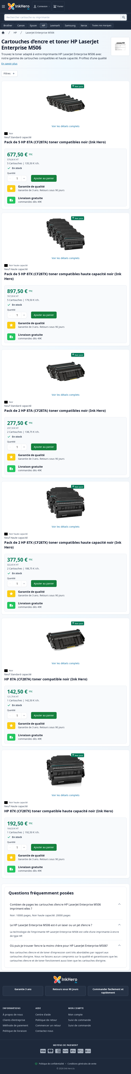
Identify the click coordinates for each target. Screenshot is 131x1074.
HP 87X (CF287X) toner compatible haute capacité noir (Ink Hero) (58, 811)
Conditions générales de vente (82, 1063)
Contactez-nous (44, 1030)
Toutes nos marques (101, 25)
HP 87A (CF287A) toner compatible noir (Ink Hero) (45, 679)
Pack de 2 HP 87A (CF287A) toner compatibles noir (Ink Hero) (55, 410)
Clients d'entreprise (14, 1020)
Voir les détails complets (65, 126)
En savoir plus (9, 63)
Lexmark (55, 25)
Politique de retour (46, 1020)
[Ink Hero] (19, 6)
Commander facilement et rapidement (108, 991)
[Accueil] (3, 32)
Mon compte (75, 1014)
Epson (33, 25)
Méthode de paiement (15, 1025)
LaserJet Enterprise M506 (40, 32)
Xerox (84, 25)
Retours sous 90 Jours (65, 989)
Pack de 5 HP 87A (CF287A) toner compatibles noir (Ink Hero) (55, 142)
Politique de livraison (15, 1030)
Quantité (11, 173)
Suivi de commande (79, 1020)
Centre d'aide (43, 1014)
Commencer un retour (48, 1025)
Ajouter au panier (45, 179)
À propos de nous (13, 1014)
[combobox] (65, 17)
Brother (8, 25)
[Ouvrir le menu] (3, 6)
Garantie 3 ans (22, 989)
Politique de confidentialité (51, 1063)
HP (43, 25)
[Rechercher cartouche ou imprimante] (123, 17)
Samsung (70, 25)
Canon (21, 25)
